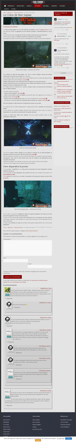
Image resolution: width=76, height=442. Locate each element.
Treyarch (59, 19)
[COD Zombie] (5, 5)
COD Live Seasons (61, 50)
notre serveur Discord (31, 230)
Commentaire (7, 239)
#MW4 (66, 23)
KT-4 (38, 98)
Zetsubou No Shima (18, 12)
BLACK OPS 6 (6, 420)
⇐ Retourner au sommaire (10, 26)
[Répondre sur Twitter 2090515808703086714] (55, 68)
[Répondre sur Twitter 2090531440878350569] (55, 44)
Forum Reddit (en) (64, 427)
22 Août (66, 19)
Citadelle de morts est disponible (65, 89)
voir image (20, 93)
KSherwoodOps (61, 36)
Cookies (34, 427)
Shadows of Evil (65, 106)
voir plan (25, 79)
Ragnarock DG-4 (44, 29)
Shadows (54, 6)
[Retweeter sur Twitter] (57, 33)
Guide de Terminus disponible (64, 91)
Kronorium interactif (65, 424)
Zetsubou (37, 6)
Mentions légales (37, 424)
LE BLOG (5, 436)
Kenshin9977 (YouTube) (66, 420)
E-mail (30, 264)
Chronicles (11, 6)
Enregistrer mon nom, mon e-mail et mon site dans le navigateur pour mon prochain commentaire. (24, 272)
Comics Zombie (64, 422)
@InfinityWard (57, 23)
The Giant (62, 6)
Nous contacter (36, 422)
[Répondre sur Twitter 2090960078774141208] (55, 30)
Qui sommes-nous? (37, 429)
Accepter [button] (68, 438)
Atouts (6, 9)
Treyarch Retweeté (63, 33)
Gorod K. (29, 6)
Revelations (20, 6)
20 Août (69, 36)
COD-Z (4, 12)
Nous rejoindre (36, 420)
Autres (13, 9)
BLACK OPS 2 (6, 434)
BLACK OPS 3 (6, 431)
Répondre (9, 298)
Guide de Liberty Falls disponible (64, 96)
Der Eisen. (46, 6)
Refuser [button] (38, 440)
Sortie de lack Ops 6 (61, 98)
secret (6, 178)
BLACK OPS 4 (6, 427)
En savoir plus (60, 438)
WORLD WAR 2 (7, 429)
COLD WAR (6, 424)
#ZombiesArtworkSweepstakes (61, 64)
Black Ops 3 (10, 12)
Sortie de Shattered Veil (62, 84)
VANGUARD (6, 422)
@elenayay (56, 40)
